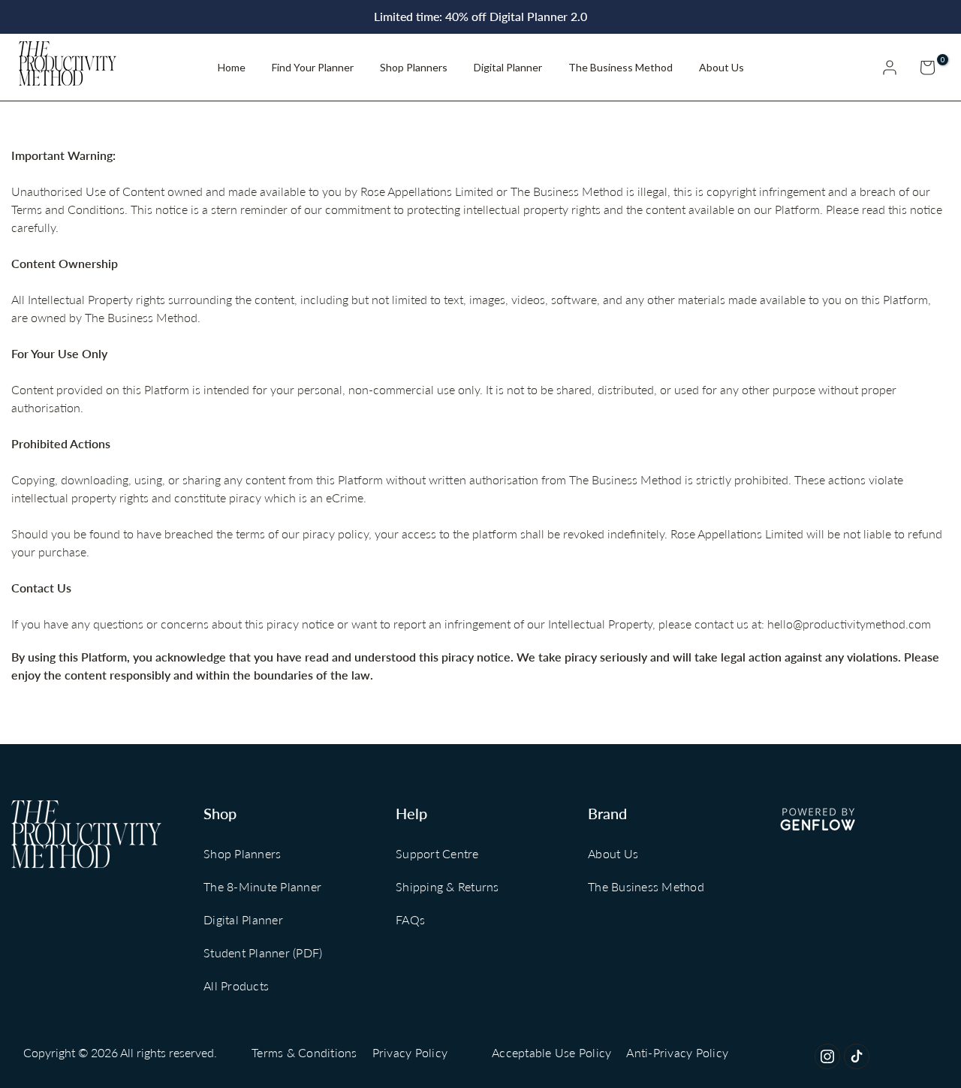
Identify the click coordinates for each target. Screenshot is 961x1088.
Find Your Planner (313, 67)
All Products (236, 985)
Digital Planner (508, 67)
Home (232, 67)
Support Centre (437, 853)
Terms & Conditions (304, 1052)
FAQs (410, 919)
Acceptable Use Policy (551, 1052)
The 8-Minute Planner (262, 886)
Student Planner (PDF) (262, 952)
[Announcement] (480, 17)
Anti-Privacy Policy (677, 1052)
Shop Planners (413, 67)
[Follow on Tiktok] (856, 1056)
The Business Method (620, 67)
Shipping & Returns (447, 886)
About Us (721, 67)
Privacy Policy (410, 1052)
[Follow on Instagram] (827, 1056)
